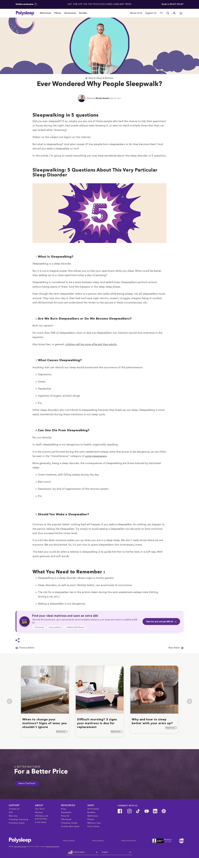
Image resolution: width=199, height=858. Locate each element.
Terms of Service (128, 841)
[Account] (174, 13)
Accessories (70, 13)
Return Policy (69, 841)
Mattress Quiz (94, 823)
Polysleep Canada (20, 846)
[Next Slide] (189, 701)
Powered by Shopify (52, 846)
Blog (63, 809)
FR (161, 13)
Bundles (83, 13)
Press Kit (65, 816)
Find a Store (93, 826)
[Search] (167, 13)
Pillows (57, 13)
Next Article (174, 648)
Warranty (13, 816)
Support (149, 13)
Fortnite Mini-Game (70, 826)
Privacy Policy (98, 841)
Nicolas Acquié (102, 98)
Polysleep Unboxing (18, 819)
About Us (134, 13)
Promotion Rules (17, 823)
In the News (40, 822)
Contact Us (14, 809)
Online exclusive (25, 4)
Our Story (40, 809)
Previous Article (26, 648)
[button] (180, 13)
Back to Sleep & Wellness (101, 78)
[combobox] (83, 852)
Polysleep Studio (69, 823)
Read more (61, 731)
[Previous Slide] (9, 701)
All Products (93, 809)
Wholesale (66, 819)
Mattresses (45, 13)
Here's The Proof (26, 783)
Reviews (39, 812)
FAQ (11, 812)
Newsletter (66, 812)
